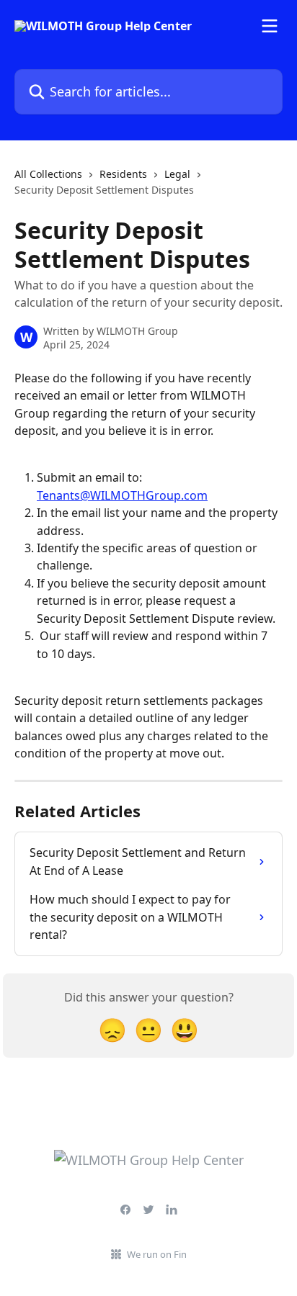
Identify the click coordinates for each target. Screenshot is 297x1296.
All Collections (48, 174)
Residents (123, 174)
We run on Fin (157, 1254)
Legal (177, 174)
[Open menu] (270, 26)
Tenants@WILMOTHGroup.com (122, 495)
